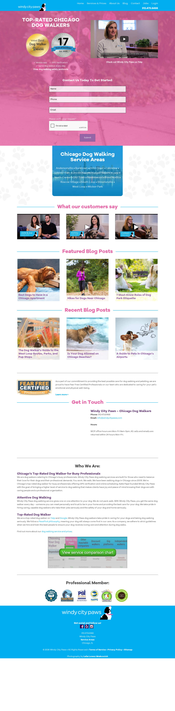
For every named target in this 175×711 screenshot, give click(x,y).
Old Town (79, 177)
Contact (135, 3)
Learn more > (61, 395)
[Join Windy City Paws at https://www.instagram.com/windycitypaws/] (92, 626)
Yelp (53, 518)
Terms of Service (97, 650)
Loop (115, 173)
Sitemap (128, 650)
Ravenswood (95, 177)
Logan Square (101, 173)
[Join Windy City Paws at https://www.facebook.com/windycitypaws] (82, 626)
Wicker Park (95, 187)
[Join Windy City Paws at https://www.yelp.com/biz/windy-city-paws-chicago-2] (87, 626)
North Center (62, 177)
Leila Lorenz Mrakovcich (96, 656)
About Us (114, 3)
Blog (125, 3)
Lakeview (111, 168)
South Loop (88, 182)
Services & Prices (96, 3)
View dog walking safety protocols (50, 69)
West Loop (79, 187)
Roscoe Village (69, 182)
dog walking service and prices (57, 532)
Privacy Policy (115, 650)
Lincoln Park (62, 173)
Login (155, 3)
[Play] (124, 39)
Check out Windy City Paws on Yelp (124, 62)
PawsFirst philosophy (49, 522)
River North (112, 177)
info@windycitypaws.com (109, 418)
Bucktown (81, 168)
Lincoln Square (81, 173)
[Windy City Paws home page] (32, 7)
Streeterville (105, 182)
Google (63, 518)
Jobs (145, 3)
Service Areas (87, 640)
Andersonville (64, 168)
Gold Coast (97, 168)
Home (80, 3)
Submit (87, 138)
